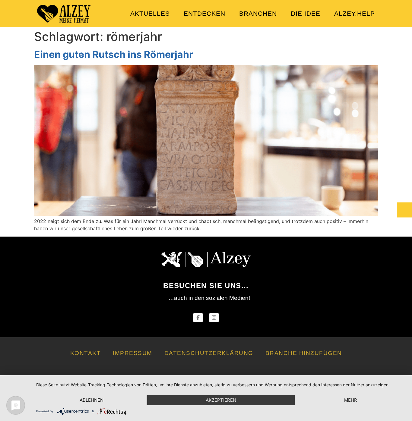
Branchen (258, 13)
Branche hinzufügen (303, 353)
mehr (350, 400)
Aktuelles (150, 13)
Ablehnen (91, 400)
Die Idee (305, 13)
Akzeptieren (221, 400)
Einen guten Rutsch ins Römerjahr (113, 54)
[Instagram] (214, 317)
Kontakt (85, 353)
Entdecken (204, 13)
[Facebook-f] (198, 317)
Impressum (132, 353)
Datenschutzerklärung (208, 353)
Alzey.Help (354, 13)
